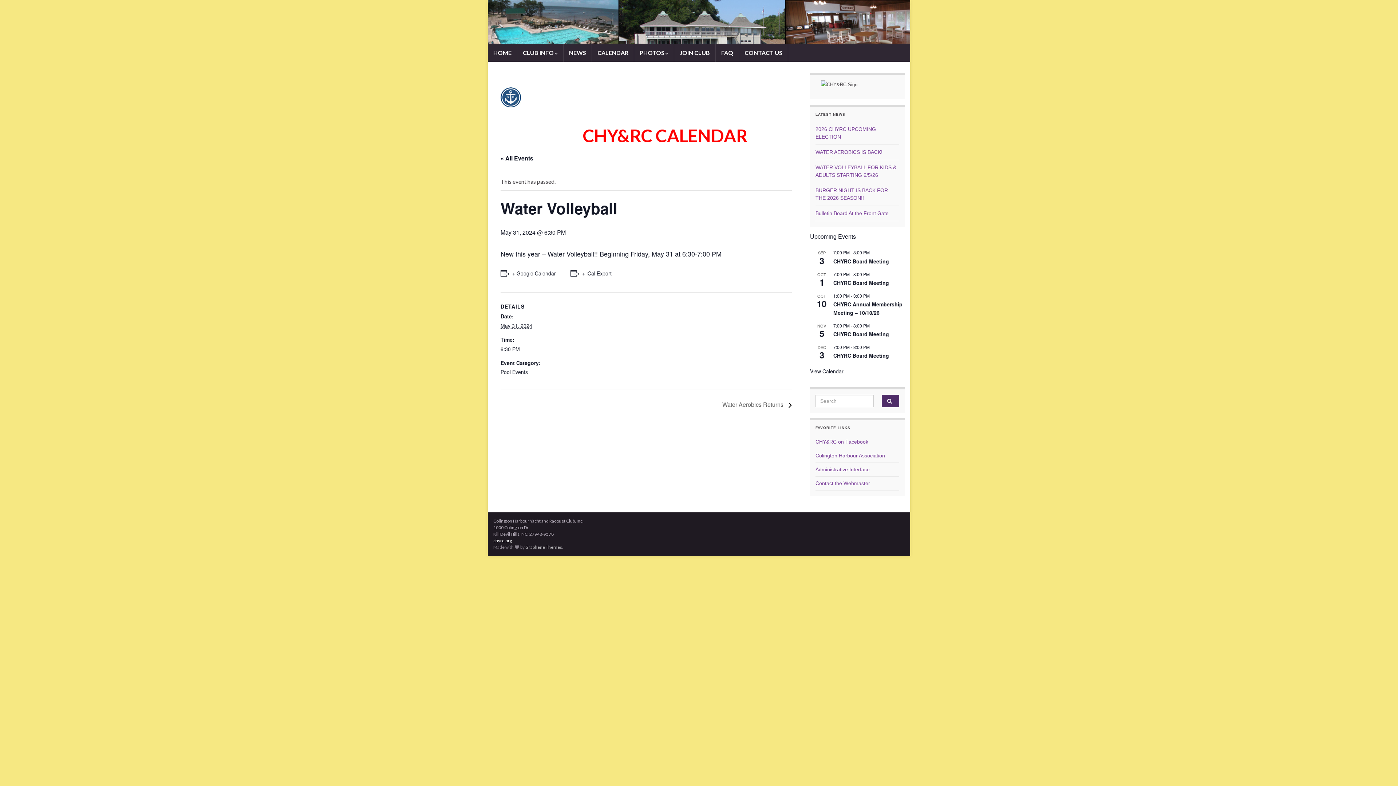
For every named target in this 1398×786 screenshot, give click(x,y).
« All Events (517, 158)
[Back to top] (1382, 770)
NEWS (577, 52)
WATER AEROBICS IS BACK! (849, 152)
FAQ (727, 52)
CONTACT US (763, 52)
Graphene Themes (543, 547)
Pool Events (514, 372)
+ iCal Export (597, 273)
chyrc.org (502, 540)
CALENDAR (612, 52)
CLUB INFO (539, 52)
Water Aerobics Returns (753, 404)
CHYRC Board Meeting (861, 261)
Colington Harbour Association (850, 455)
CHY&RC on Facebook (842, 442)
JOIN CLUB (695, 52)
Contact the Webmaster (843, 483)
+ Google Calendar (534, 273)
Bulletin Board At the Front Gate (852, 213)
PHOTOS (653, 52)
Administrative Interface (843, 469)
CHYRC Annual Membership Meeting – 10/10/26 (868, 308)
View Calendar (827, 371)
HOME (502, 52)
